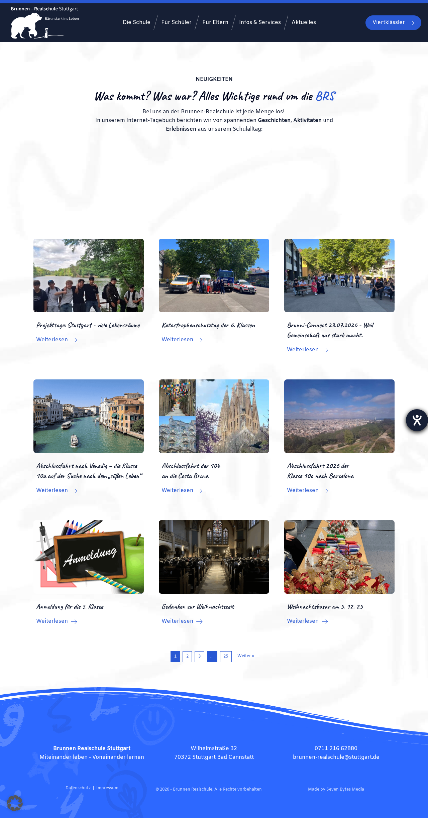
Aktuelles (304, 22)
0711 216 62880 (336, 748)
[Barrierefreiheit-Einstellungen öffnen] (417, 420)
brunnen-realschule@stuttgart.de (336, 757)
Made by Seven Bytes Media (336, 789)
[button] (14, 803)
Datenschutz (78, 788)
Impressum (107, 788)
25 (225, 656)
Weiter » (245, 656)
